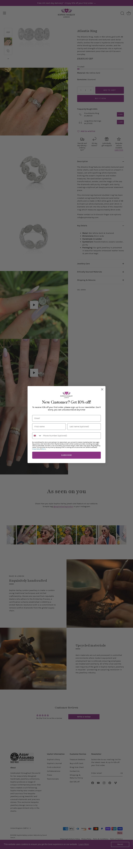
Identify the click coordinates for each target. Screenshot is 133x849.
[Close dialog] (102, 389)
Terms (44, 449)
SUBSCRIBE (66, 455)
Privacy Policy (36, 449)
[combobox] (37, 436)
